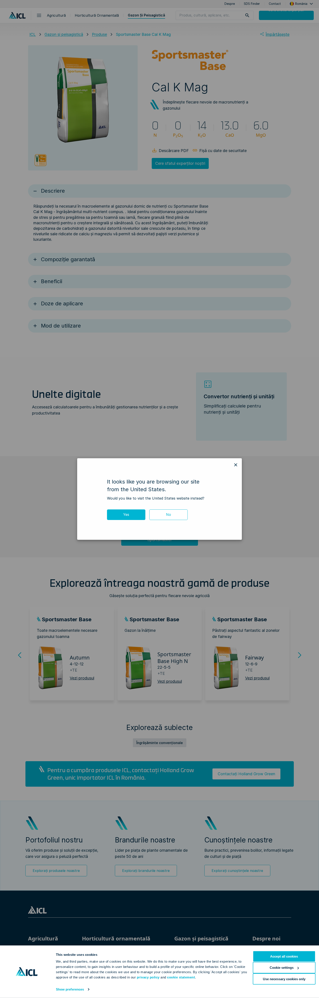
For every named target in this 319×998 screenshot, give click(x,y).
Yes (126, 514)
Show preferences (70, 989)
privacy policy (148, 977)
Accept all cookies (284, 956)
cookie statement (181, 977)
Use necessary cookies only (284, 979)
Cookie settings (282, 967)
